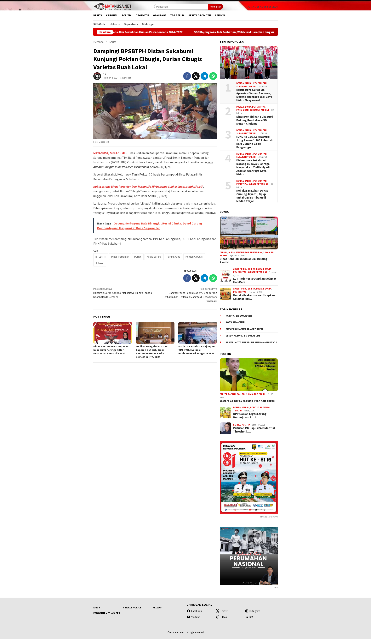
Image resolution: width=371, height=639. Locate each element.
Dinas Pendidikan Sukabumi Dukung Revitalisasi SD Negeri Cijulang (254, 120)
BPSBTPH (100, 256)
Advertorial (240, 269)
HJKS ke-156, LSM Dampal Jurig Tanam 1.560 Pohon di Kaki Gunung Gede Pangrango (254, 142)
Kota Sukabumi (235, 322)
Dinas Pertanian (120, 256)
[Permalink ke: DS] (97, 76)
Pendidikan (242, 110)
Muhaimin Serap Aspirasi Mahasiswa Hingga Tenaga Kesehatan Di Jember (122, 293)
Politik (241, 394)
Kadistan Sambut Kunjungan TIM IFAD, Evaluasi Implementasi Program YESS (196, 350)
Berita (240, 83)
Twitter (223, 611)
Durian (137, 256)
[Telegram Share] (204, 76)
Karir (96, 607)
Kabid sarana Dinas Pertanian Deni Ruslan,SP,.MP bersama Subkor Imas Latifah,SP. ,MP (148, 186)
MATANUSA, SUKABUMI (109, 153)
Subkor (99, 263)
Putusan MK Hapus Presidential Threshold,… (254, 429)
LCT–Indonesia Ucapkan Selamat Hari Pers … (254, 280)
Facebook (196, 611)
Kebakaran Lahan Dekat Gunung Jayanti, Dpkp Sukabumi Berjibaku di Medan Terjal (252, 196)
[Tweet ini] (196, 76)
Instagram (254, 611)
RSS (251, 617)
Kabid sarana (154, 256)
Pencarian (215, 6)
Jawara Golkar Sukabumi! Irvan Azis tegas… (248, 401)
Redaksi (158, 607)
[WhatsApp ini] (213, 76)
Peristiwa (242, 184)
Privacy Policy (132, 607)
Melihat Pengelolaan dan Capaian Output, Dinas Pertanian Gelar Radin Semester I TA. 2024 (152, 352)
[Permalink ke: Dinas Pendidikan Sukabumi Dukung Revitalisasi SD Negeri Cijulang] (249, 233)
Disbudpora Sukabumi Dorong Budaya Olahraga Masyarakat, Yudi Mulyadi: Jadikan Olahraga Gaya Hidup (253, 167)
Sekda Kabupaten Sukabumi (242, 335)
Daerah (248, 83)
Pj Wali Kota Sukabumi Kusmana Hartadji (251, 342)
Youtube (195, 617)
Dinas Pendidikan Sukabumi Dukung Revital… (243, 260)
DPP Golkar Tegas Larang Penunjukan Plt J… (249, 415)
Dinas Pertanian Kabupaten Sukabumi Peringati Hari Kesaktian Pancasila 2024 (110, 350)
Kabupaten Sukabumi (238, 315)
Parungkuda (173, 256)
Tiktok (223, 617)
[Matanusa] (112, 6)
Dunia (248, 106)
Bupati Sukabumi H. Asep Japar (244, 329)
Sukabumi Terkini (246, 86)
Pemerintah (260, 83)
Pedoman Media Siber (106, 613)
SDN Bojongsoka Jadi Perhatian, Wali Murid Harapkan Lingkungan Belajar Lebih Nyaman (222, 32)
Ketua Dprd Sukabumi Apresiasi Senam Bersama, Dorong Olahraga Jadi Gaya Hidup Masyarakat (254, 95)
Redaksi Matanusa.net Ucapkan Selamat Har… (254, 297)
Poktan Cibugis (194, 256)
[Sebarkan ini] (187, 76)
